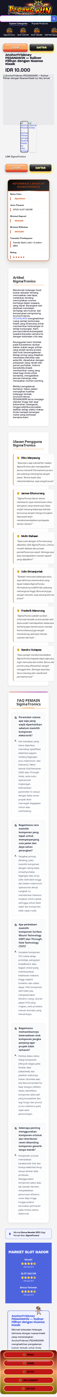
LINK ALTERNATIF (30, 1379)
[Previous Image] (5, 100)
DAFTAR (42, 47)
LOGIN (15, 47)
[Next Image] (51, 100)
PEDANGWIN (20, 318)
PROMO (30, 1356)
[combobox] (25, 19)
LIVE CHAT (30, 1387)
